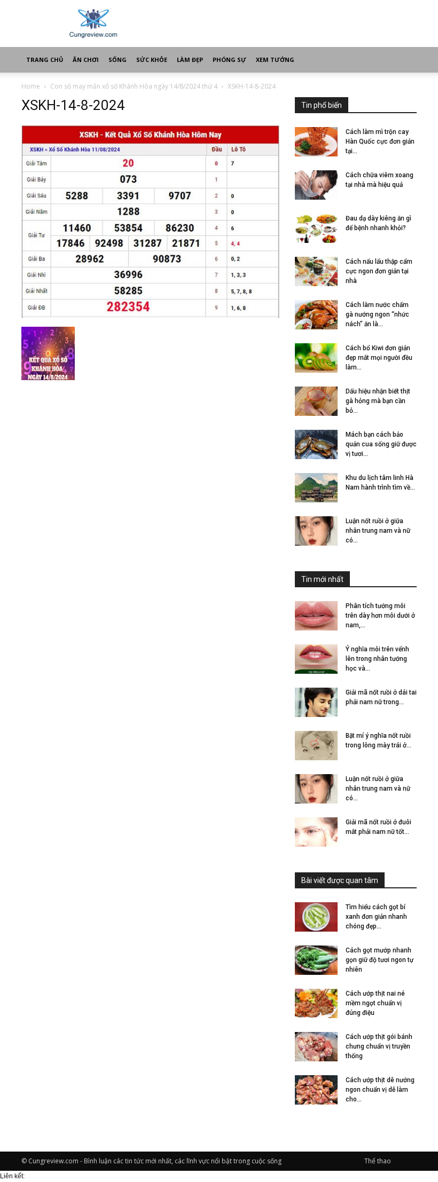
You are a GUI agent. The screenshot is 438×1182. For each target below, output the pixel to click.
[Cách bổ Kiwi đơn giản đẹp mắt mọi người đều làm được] (316, 358)
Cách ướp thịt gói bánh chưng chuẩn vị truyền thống (379, 1046)
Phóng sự (229, 60)
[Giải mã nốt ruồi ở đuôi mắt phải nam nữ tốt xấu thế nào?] (316, 832)
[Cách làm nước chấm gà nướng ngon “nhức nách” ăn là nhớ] (316, 314)
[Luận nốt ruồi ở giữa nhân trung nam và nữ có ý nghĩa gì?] (316, 531)
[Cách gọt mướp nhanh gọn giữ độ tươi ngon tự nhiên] (316, 960)
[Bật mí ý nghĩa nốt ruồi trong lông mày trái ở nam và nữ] (316, 745)
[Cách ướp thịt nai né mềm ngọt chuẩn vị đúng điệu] (316, 1003)
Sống (117, 60)
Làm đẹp (190, 60)
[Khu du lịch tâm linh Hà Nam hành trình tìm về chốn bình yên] (316, 487)
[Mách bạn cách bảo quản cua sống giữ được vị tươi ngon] (316, 444)
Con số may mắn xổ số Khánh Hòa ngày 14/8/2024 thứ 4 (133, 86)
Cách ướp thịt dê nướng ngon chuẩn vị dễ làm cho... (380, 1089)
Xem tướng (275, 60)
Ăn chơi (86, 60)
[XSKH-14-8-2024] (150, 315)
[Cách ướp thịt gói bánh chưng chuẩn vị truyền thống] (316, 1046)
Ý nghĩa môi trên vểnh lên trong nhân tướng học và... (377, 658)
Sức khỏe (151, 60)
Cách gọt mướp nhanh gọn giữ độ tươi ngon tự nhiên (379, 960)
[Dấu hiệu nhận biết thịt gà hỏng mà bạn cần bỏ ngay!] (316, 401)
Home (30, 86)
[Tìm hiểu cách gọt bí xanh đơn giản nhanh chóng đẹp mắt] (316, 917)
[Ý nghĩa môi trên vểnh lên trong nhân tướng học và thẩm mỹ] (316, 659)
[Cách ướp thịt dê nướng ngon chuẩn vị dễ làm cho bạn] (316, 1090)
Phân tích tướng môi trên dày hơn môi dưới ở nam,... (380, 615)
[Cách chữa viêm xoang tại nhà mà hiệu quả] (316, 185)
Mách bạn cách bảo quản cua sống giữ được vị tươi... (381, 444)
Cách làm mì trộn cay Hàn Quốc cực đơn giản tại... (380, 141)
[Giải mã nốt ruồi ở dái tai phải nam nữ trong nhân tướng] (316, 702)
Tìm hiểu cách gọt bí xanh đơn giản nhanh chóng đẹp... (376, 916)
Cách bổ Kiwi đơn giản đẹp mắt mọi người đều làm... (379, 357)
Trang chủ (44, 60)
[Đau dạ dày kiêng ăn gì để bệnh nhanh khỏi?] (316, 228)
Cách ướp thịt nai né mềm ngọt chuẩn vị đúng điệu (375, 1003)
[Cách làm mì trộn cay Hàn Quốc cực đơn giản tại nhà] (316, 141)
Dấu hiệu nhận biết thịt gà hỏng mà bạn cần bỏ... (378, 401)
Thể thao (377, 1160)
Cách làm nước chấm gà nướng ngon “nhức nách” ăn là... (377, 314)
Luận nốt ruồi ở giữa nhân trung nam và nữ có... (378, 530)
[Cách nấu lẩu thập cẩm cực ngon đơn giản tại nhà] (316, 271)
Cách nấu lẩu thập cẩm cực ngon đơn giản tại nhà (379, 271)
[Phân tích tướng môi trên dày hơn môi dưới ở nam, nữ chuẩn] (316, 616)
